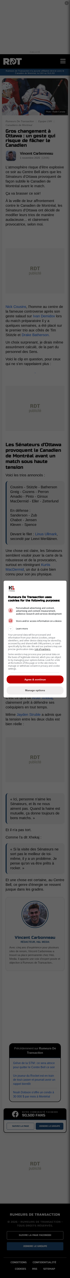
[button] (35, 628)
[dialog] (35, 639)
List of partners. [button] (43, 649)
